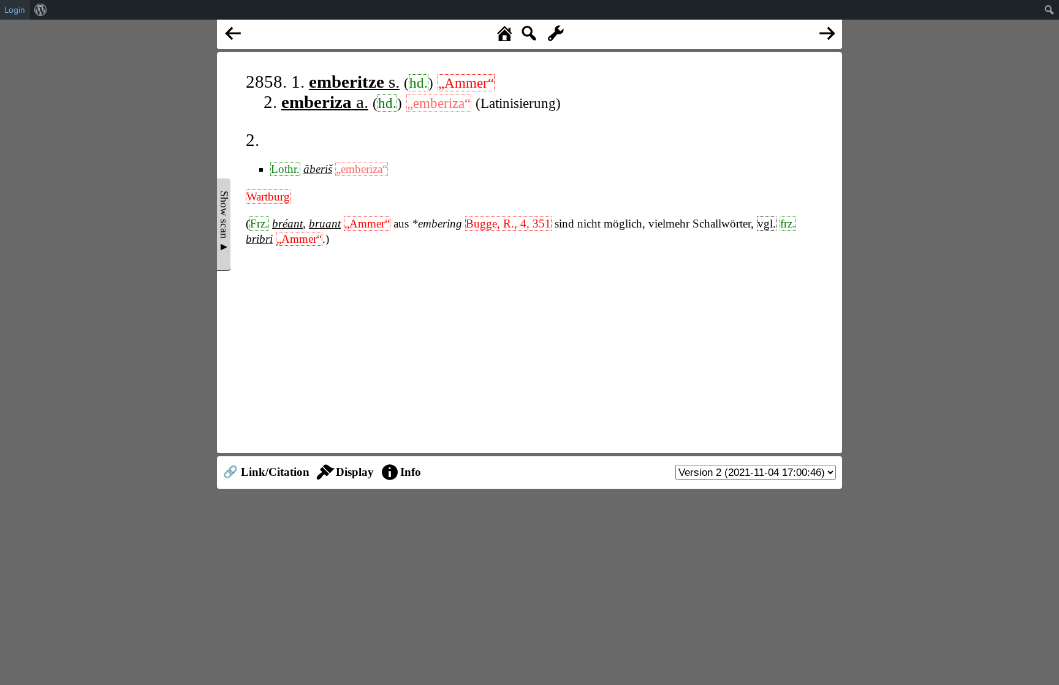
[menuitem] (40, 10)
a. (324, 102)
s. (354, 81)
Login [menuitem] (14, 10)
